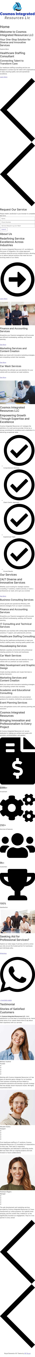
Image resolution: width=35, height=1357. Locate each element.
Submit (3, 229)
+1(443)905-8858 (6, 1000)
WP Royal (27, 1353)
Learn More (3, 77)
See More (3, 344)
